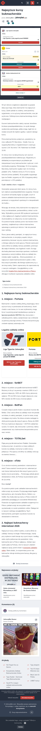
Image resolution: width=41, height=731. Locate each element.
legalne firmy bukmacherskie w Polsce (22, 271)
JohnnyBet (10, 18)
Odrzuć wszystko (13, 697)
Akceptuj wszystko (27, 697)
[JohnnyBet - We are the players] (3, 3)
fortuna (20, 727)
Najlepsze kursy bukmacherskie (13, 285)
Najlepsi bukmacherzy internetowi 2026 (15, 287)
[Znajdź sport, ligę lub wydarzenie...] (22, 3)
